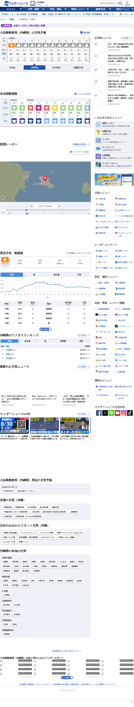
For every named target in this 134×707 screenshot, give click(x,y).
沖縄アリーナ (24, 542)
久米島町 (6, 595)
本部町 (51, 581)
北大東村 (17, 605)
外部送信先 (74, 684)
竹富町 (14, 624)
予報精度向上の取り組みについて (66, 651)
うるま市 (62, 562)
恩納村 (60, 581)
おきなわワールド (48, 537)
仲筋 (8, 354)
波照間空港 (19, 507)
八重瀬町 (36, 571)
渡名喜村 (26, 571)
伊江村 (5, 585)
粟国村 (16, 571)
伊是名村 (26, 585)
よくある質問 (98, 684)
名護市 (5, 581)
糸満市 (33, 562)
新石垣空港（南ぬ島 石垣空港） (55, 512)
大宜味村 (24, 581)
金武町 (79, 581)
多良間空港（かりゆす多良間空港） (29, 516)
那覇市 (5, 562)
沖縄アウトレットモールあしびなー (70, 533)
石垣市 (5, 624)
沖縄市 (42, 562)
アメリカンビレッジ (28, 533)
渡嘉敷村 (74, 566)
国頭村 (14, 581)
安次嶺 (9, 358)
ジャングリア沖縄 (46, 533)
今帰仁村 (41, 581)
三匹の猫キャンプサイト (26, 491)
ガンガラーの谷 (9, 542)
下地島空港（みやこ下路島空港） (16, 512)
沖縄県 (11, 19)
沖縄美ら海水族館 (10, 533)
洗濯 (5, 121)
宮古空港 (35, 512)
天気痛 (5, 114)
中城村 (35, 566)
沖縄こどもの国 (9, 537)
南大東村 (6, 605)
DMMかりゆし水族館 (66, 537)
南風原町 (64, 566)
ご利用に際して (86, 684)
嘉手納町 (6, 566)
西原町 (44, 566)
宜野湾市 (15, 562)
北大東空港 (32, 507)
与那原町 (54, 566)
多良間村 (17, 614)
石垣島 (9, 350)
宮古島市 (6, 614)
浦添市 (25, 562)
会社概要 (22, 684)
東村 (33, 581)
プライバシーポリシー (43, 684)
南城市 (72, 562)
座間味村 (6, 571)
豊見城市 (52, 562)
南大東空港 (44, 507)
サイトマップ (110, 684)
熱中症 (5, 108)
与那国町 (6, 634)
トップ (2, 19)
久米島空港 (7, 516)
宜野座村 (69, 581)
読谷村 (81, 562)
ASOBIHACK (8, 491)
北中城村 (26, 566)
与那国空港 (7, 507)
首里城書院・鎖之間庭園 (28, 537)
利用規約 (30, 684)
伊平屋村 (15, 585)
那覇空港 (74, 512)
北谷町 (16, 566)
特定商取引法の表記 (61, 684)
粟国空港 (55, 507)
